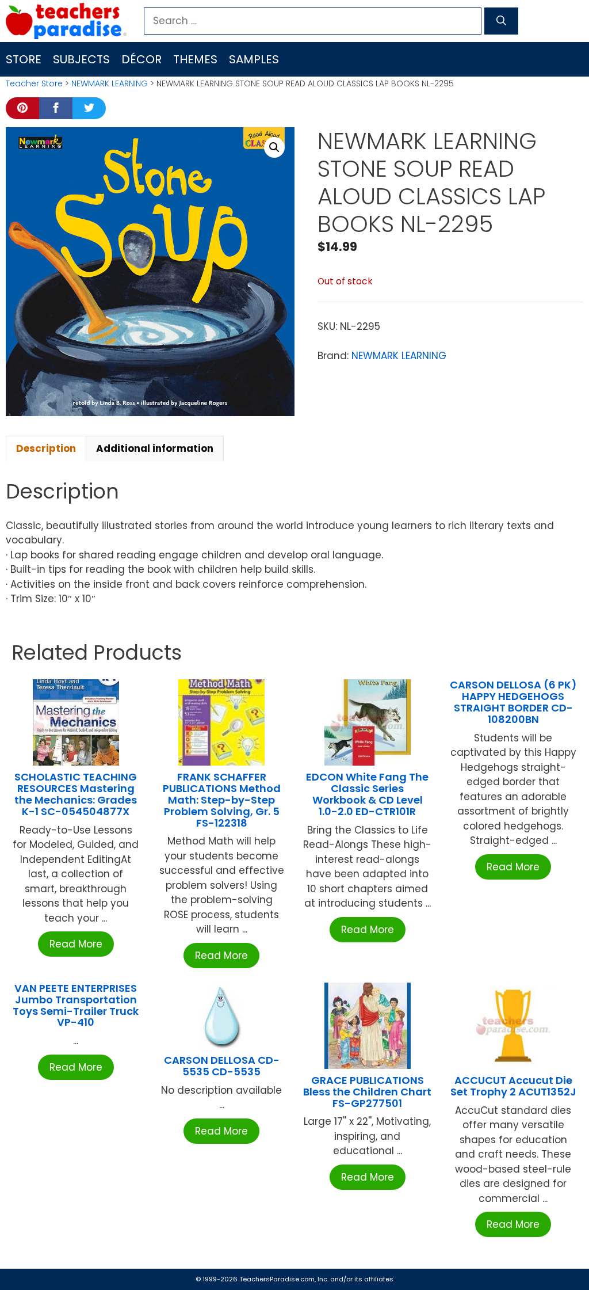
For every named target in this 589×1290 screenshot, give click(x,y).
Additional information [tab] (154, 448)
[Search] (501, 21)
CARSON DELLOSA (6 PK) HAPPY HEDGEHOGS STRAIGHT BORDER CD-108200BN (513, 702)
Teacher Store (34, 83)
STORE (23, 59)
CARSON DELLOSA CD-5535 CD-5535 (222, 1066)
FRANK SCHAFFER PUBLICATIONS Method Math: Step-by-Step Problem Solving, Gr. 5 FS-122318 (222, 799)
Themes (195, 59)
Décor (141, 59)
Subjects (81, 59)
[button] (274, 147)
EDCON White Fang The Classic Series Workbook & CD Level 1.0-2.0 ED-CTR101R (367, 794)
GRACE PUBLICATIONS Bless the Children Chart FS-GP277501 (367, 1091)
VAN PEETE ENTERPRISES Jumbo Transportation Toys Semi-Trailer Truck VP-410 (76, 1005)
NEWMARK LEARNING (109, 83)
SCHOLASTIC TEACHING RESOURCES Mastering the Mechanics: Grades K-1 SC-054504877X (75, 794)
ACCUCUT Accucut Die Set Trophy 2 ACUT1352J (513, 1086)
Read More (75, 944)
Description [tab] (46, 448)
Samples (254, 59)
